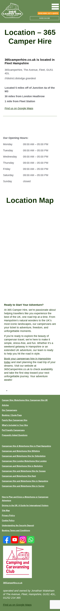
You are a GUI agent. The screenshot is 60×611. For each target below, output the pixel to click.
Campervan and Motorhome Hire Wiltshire (21, 451)
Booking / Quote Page (12, 415)
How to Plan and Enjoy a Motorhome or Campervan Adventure (25, 499)
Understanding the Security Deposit (18, 525)
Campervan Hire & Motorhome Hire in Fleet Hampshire (26, 446)
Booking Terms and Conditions (16, 530)
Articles (5, 405)
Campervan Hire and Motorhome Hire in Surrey (23, 486)
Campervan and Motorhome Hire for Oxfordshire (23, 456)
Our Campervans (9, 410)
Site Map (6, 510)
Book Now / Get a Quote (48, 13)
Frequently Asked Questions (14, 435)
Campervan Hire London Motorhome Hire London (24, 461)
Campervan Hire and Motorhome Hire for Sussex (24, 471)
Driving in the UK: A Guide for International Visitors (25, 505)
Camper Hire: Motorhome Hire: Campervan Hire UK (25, 400)
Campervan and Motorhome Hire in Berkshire (22, 466)
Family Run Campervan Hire (14, 420)
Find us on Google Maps (19, 108)
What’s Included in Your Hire (15, 425)
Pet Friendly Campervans (13, 430)
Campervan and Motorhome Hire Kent (19, 476)
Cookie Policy (8, 520)
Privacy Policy (8, 515)
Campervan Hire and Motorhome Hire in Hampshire (25, 481)
